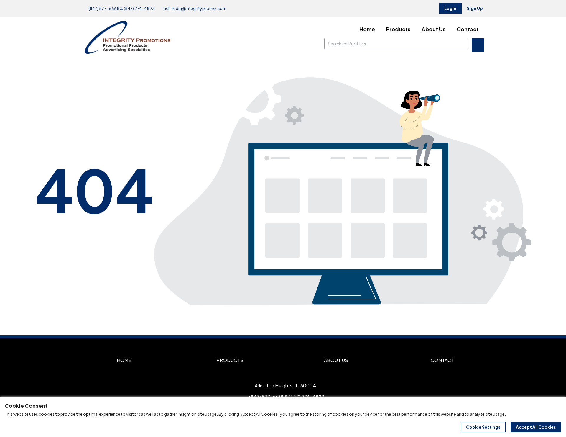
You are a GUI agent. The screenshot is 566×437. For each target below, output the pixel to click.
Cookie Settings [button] (483, 427)
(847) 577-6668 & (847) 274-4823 (121, 8)
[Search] (462, 43)
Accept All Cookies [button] (536, 427)
